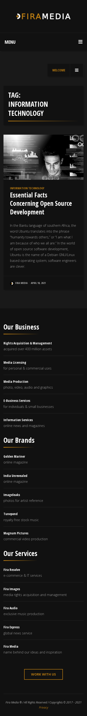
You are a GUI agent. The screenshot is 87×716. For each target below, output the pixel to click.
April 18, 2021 (38, 283)
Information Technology (27, 188)
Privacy (43, 707)
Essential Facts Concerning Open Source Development (41, 203)
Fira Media (21, 283)
